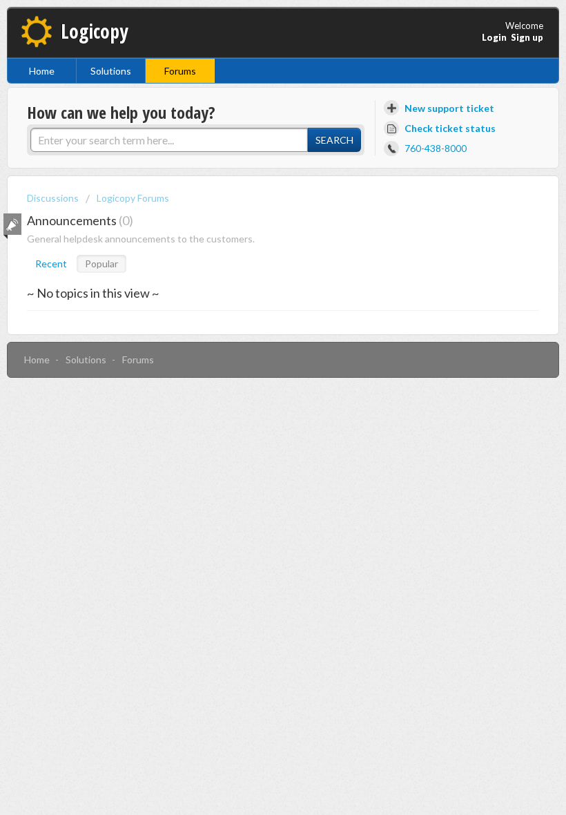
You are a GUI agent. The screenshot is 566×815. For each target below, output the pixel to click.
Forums (180, 71)
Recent (51, 263)
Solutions (110, 71)
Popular (101, 263)
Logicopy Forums (133, 198)
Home (42, 71)
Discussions (53, 198)
